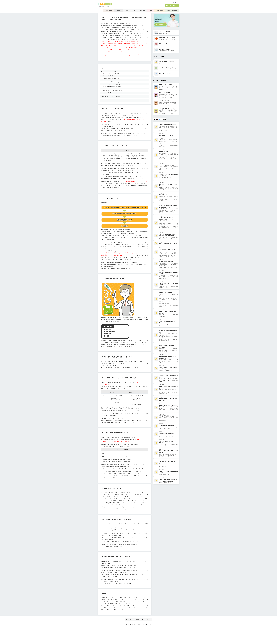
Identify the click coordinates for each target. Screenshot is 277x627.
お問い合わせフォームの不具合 (166, 135)
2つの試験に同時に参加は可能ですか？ (168, 68)
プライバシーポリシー (146, 619)
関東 (126, 10)
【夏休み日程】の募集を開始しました (167, 124)
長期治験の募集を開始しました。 (166, 416)
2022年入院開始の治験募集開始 (166, 425)
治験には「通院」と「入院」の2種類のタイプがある (114, 84)
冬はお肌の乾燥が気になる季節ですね (167, 261)
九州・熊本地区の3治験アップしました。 (168, 249)
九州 (133, 10)
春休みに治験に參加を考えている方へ (167, 405)
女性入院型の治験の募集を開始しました (168, 433)
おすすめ (118, 10)
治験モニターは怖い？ (164, 43)
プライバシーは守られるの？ (165, 73)
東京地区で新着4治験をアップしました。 (168, 243)
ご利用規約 (136, 619)
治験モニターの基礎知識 (164, 31)
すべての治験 (108, 10)
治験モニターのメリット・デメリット (110, 73)
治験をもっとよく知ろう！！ (165, 151)
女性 (150, 10)
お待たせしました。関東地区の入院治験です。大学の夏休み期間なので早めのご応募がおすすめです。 (168, 380)
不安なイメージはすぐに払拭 (165, 84)
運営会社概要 (129, 619)
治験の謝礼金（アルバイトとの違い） (167, 37)
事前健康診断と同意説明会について (110, 78)
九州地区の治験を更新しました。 (166, 165)
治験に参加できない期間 (164, 49)
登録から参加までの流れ (107, 75)
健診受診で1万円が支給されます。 (166, 370)
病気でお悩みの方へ (163, 194)
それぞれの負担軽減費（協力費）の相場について (113, 86)
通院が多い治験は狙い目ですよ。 (166, 292)
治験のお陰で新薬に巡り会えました (167, 109)
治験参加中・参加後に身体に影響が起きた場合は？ (113, 90)
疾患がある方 (160, 10)
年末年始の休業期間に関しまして (166, 217)
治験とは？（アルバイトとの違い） (109, 71)
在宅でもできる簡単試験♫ (165, 92)
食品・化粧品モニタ (172, 10)
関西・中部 (142, 10)
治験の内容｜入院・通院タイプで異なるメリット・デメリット (115, 82)
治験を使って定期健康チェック (166, 100)
